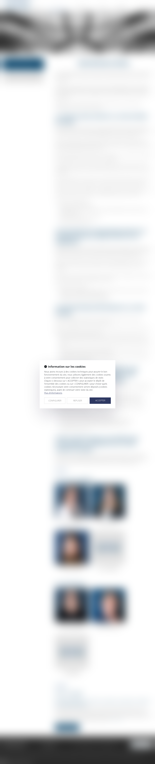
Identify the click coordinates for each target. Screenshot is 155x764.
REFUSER (77, 400)
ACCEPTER (100, 400)
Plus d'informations (53, 392)
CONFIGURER (54, 400)
